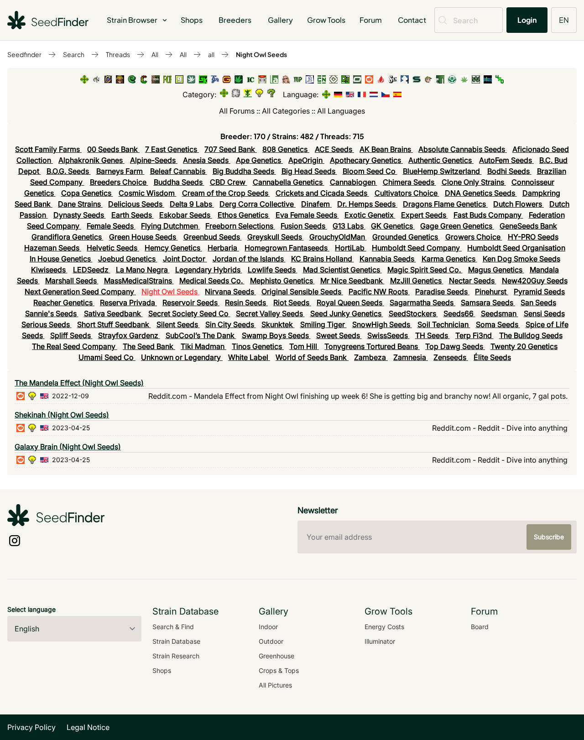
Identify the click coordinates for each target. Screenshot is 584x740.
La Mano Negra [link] (143, 269)
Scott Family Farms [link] (48, 149)
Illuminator (380, 641)
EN (564, 20)
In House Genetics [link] (61, 258)
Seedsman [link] (499, 313)
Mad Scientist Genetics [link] (342, 269)
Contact (412, 20)
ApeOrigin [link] (306, 160)
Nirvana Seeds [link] (230, 291)
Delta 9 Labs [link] (192, 203)
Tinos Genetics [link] (258, 346)
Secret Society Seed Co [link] (189, 313)
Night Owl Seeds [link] (170, 291)
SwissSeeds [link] (388, 335)
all (211, 54)
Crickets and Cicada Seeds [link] (322, 193)
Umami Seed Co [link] (107, 357)
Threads (118, 54)
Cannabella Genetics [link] (288, 182)
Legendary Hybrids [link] (208, 269)
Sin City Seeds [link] (230, 324)
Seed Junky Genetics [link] (346, 313)
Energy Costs (384, 627)
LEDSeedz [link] (91, 269)
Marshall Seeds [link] (72, 280)
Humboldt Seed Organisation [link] (516, 247)
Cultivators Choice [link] (407, 193)
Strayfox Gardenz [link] (129, 335)
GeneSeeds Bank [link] (528, 225)
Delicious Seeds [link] (136, 203)
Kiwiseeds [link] (49, 269)
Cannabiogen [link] (353, 182)
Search (73, 54)
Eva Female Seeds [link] (307, 214)
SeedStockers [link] (413, 313)
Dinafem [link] (316, 203)
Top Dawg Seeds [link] (455, 346)
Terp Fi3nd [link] (474, 335)
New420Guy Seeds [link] (535, 280)
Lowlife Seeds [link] (272, 269)
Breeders (235, 20)
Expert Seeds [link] (424, 214)
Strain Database (176, 641)
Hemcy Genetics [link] (173, 247)
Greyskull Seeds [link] (275, 236)
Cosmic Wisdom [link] (148, 193)
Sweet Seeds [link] (339, 335)
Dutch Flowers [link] (518, 203)
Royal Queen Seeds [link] (350, 302)
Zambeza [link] (371, 357)
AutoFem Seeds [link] (506, 160)
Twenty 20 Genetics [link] (524, 346)
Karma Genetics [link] (449, 258)
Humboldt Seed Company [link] (417, 247)
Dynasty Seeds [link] (79, 214)
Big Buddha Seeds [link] (244, 171)
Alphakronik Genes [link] (91, 160)
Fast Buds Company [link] (488, 214)
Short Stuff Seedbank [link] (114, 324)
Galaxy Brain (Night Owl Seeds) (68, 446)
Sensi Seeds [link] (544, 313)
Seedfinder (24, 54)
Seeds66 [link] (459, 313)
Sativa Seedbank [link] (113, 313)
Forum (371, 20)
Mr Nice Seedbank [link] (352, 280)
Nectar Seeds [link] (472, 280)
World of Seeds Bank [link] (312, 357)
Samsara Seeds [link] (488, 302)
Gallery (280, 20)
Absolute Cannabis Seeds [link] (462, 149)
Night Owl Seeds (261, 54)
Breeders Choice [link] (119, 182)
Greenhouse (276, 656)
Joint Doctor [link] (185, 258)
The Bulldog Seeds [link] (531, 335)
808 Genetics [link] (285, 149)
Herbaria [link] (223, 247)
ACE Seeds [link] (334, 149)
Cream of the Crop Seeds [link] (226, 193)
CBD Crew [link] (228, 182)
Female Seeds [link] (111, 225)
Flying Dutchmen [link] (170, 225)
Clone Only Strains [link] (474, 182)
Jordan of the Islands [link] (249, 258)
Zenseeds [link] (450, 357)
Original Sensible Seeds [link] (302, 291)
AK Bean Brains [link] (386, 149)
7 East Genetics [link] (172, 149)
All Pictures (275, 685)
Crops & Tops (279, 670)
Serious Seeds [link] (46, 324)
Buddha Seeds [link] (179, 182)
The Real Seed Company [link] (74, 346)
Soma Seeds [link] (498, 324)
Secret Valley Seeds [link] (270, 313)
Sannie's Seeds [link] (51, 313)
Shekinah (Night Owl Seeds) (62, 414)
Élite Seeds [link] (492, 357)
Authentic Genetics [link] (441, 160)
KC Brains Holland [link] (322, 258)
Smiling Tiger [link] (323, 324)
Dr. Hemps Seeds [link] (367, 203)
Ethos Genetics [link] (244, 214)
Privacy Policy (31, 727)
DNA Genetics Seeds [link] (481, 193)
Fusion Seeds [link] (304, 225)
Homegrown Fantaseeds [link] (287, 247)
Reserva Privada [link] (128, 302)
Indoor (268, 627)
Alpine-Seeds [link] (153, 160)
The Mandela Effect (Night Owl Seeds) (79, 382)
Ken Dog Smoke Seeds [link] (521, 258)
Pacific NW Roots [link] (379, 291)
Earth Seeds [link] (132, 214)
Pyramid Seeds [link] (539, 291)
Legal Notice (88, 727)
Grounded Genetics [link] (406, 236)
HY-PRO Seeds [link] (533, 236)
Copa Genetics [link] (87, 193)
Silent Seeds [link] (178, 324)
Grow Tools (326, 20)
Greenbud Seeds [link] (212, 236)
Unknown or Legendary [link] (182, 357)
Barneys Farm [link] (120, 171)
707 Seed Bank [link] (230, 149)
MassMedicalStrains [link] (139, 280)
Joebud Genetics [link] (127, 258)
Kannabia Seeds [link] (388, 258)
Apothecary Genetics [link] (366, 160)
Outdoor (271, 641)
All (154, 54)
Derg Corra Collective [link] (257, 203)
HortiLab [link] (350, 247)
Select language (31, 609)
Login (527, 20)
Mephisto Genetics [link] (282, 280)
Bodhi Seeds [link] (509, 171)
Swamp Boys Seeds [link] (276, 335)
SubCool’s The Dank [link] (201, 335)
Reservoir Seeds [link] (190, 302)
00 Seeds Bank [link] (113, 149)
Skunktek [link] (278, 324)
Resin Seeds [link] (246, 302)
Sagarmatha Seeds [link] (422, 302)
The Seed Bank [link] (149, 346)
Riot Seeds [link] (292, 302)
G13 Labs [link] (349, 225)
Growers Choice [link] (473, 236)
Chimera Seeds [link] (409, 182)
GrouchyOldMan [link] (338, 236)
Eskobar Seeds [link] (185, 214)
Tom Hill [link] (304, 346)
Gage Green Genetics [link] (457, 225)
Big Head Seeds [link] (309, 171)
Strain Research (175, 656)
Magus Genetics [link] (496, 269)
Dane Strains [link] (80, 203)
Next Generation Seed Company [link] (80, 291)
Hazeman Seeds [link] (52, 247)
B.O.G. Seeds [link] (69, 171)
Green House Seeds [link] (143, 236)
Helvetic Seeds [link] (113, 247)
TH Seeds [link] (432, 335)
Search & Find (173, 627)
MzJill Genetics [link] (416, 280)
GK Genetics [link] (393, 225)
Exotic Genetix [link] (370, 214)
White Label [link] (249, 357)
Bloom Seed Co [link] (370, 171)
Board (480, 627)
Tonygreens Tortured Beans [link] (372, 346)
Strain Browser (132, 20)
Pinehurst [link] (491, 291)
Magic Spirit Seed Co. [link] (425, 269)
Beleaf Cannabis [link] (178, 171)
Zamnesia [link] (410, 357)
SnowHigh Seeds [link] (382, 324)
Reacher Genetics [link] (63, 302)
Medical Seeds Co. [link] (212, 280)
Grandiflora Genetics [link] (67, 236)
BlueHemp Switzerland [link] (442, 171)
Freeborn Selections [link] (240, 225)
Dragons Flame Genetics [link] (445, 203)
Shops (192, 20)
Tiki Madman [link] (203, 346)
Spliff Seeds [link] (71, 335)
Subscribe (549, 537)
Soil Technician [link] (443, 324)
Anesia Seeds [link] (206, 160)
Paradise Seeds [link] (442, 291)
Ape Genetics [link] (259, 160)
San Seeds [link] (538, 302)
